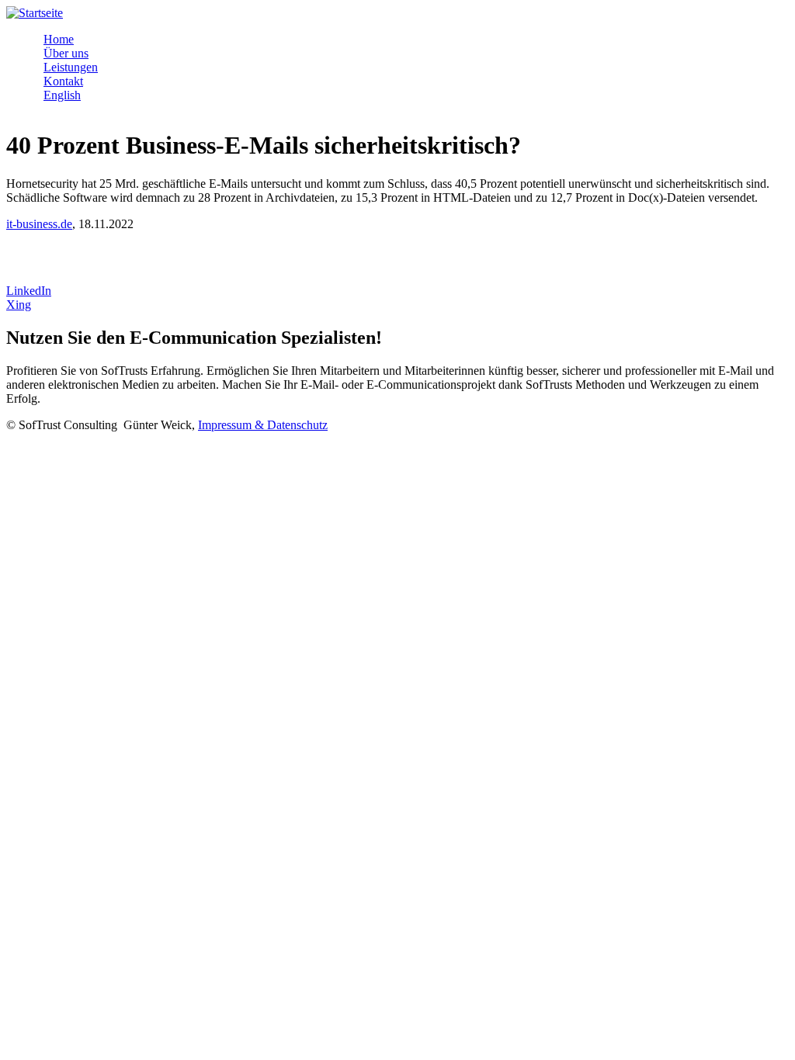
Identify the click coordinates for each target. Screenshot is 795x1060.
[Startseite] (34, 12)
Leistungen (70, 67)
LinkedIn (28, 290)
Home (58, 39)
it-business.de (39, 223)
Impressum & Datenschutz (263, 424)
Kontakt (63, 81)
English (62, 95)
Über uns (66, 53)
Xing (18, 304)
